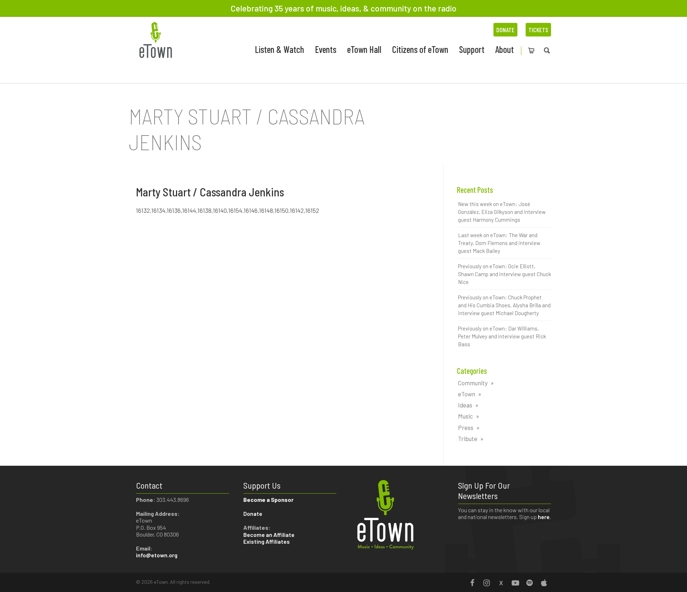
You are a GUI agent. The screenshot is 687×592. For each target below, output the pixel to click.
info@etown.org (156, 555)
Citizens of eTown (420, 49)
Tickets (538, 29)
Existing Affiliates (266, 541)
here (544, 516)
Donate (505, 29)
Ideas (465, 404)
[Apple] (544, 583)
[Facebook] (472, 583)
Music (465, 416)
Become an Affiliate (269, 534)
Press (465, 427)
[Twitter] (501, 583)
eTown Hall (364, 49)
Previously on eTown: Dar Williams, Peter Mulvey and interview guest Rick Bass (502, 336)
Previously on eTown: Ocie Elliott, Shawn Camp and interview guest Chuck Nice (504, 274)
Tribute (467, 438)
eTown (466, 393)
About (504, 49)
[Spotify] (529, 583)
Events (325, 49)
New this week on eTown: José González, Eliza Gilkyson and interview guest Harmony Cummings (502, 212)
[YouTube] (515, 583)
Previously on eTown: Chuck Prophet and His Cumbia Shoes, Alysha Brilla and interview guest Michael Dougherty (504, 305)
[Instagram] (486, 583)
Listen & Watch (279, 49)
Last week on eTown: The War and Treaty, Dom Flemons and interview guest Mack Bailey (499, 243)
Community (473, 382)
